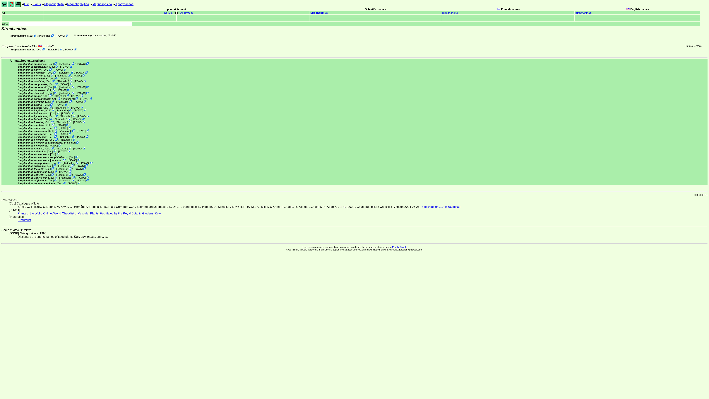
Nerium (168, 12)
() (450, 12)
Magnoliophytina (78, 4)
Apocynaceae (124, 4)
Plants (36, 4)
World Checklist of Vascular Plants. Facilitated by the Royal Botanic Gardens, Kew (107, 213)
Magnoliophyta (54, 4)
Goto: (5, 24)
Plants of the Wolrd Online (35, 213)
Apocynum (186, 12)
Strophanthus (319, 12)
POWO (60, 35)
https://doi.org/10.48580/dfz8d (441, 206)
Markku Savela (399, 247)
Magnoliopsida (102, 4)
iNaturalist (44, 35)
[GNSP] (112, 35)
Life (26, 4)
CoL (30, 35)
